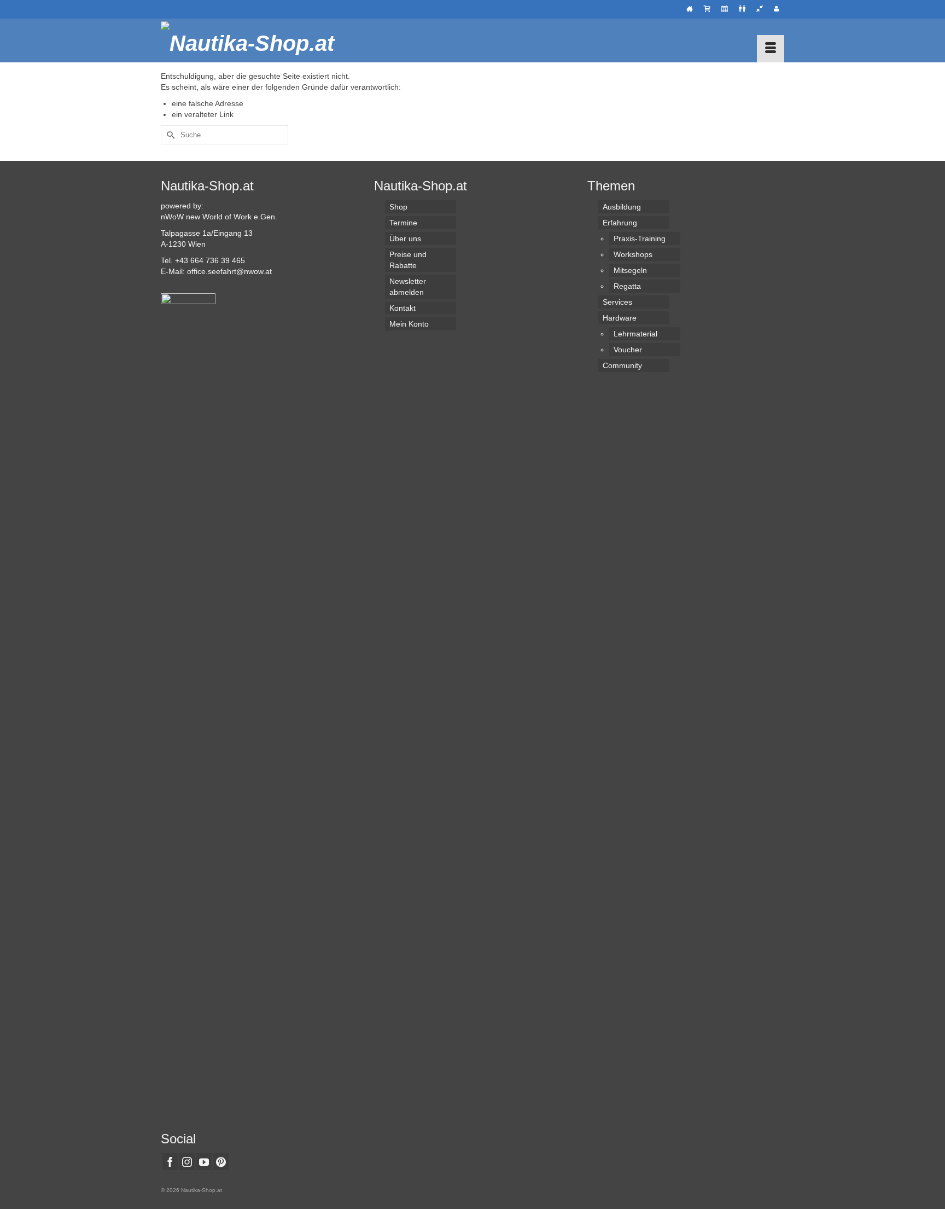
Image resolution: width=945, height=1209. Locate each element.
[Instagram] (187, 1161)
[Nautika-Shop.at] (259, 40)
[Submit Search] (169, 134)
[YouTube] (204, 1161)
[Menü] (770, 48)
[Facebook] (170, 1161)
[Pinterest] (221, 1161)
